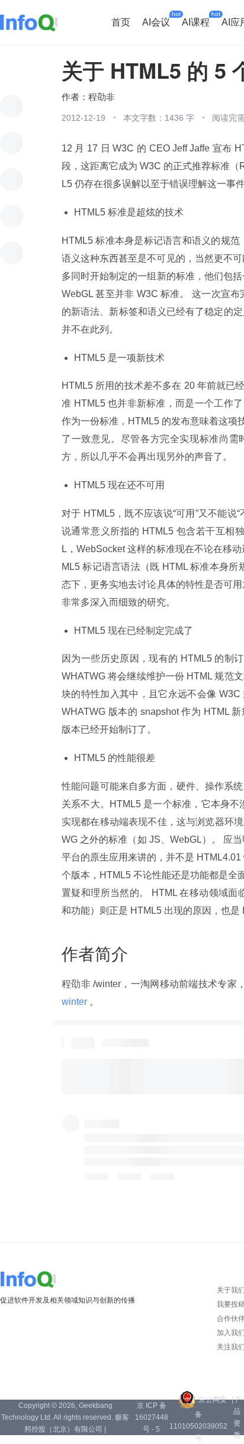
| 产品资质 (237, 1417)
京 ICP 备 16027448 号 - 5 (151, 1417)
